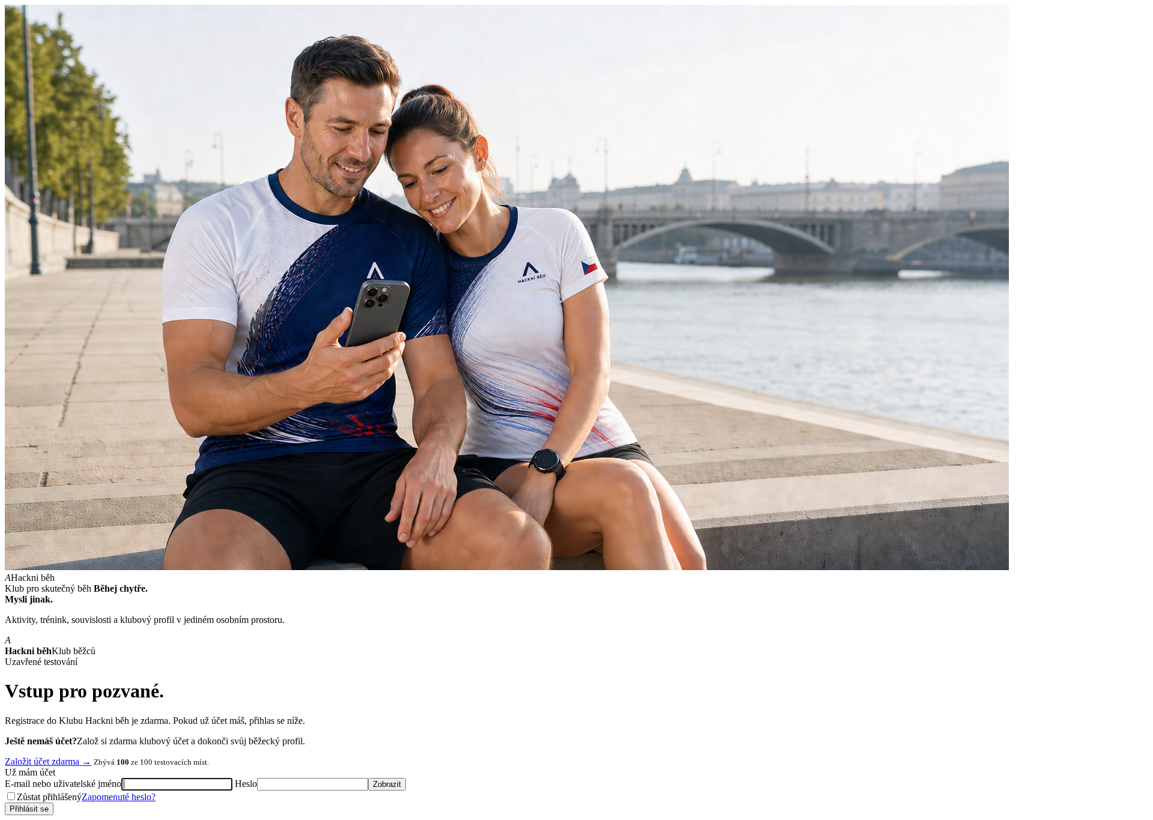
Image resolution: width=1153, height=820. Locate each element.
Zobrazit (387, 784)
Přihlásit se (29, 808)
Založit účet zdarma (48, 761)
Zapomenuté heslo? (119, 797)
